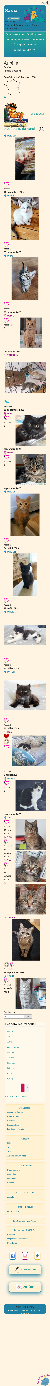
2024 (9, 1152)
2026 (9, 1143)
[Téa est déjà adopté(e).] (6, 841)
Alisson (10, 1036)
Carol (9, 1073)
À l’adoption (19, 44)
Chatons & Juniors (15, 1112)
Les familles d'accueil (16, 1096)
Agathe (10, 1031)
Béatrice (11, 1063)
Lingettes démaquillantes (17, 1239)
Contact (37, 1310)
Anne (9, 1042)
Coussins (11, 1234)
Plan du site (13, 1310)
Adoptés (32, 44)
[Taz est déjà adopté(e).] (6, 821)
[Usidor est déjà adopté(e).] (6, 184)
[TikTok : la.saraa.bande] (37, 1256)
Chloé (10, 1079)
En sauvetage (13, 1125)
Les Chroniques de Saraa (17, 39)
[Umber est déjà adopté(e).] (6, 660)
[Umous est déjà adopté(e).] (6, 540)
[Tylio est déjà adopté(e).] (6, 980)
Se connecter (13, 19)
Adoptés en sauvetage (16, 1156)
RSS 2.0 (25, 1314)
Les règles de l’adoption (16, 1129)
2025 (9, 1147)
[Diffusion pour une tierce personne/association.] (6, 736)
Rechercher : (11, 1012)
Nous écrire (27, 1269)
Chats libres (12, 1174)
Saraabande (38, 39)
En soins (11, 1121)
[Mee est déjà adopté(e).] (6, 747)
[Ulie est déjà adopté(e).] (6, 417)
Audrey (10, 1052)
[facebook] (13, 1256)
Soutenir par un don (43, 1379)
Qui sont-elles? (13, 1211)
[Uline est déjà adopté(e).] (6, 320)
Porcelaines (12, 1243)
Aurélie (10, 1057)
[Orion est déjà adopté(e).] (6, 782)
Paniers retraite (13, 1170)
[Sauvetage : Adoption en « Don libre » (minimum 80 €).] (6, 741)
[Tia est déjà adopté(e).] (6, 864)
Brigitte (10, 1068)
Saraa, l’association (15, 34)
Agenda (10, 1197)
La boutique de (24, 50)
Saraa (11, 10)
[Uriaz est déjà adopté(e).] (6, 244)
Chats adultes (13, 1116)
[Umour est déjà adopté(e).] (6, 600)
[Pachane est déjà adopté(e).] (12, 964)
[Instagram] (25, 1256)
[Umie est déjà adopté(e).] (6, 456)
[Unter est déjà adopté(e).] (6, 720)
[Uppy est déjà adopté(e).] (6, 304)
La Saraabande (25, 1165)
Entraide (10, 1183)
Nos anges (11, 1178)
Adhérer (28, 1286)
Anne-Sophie (13, 1047)
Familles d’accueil (35, 34)
